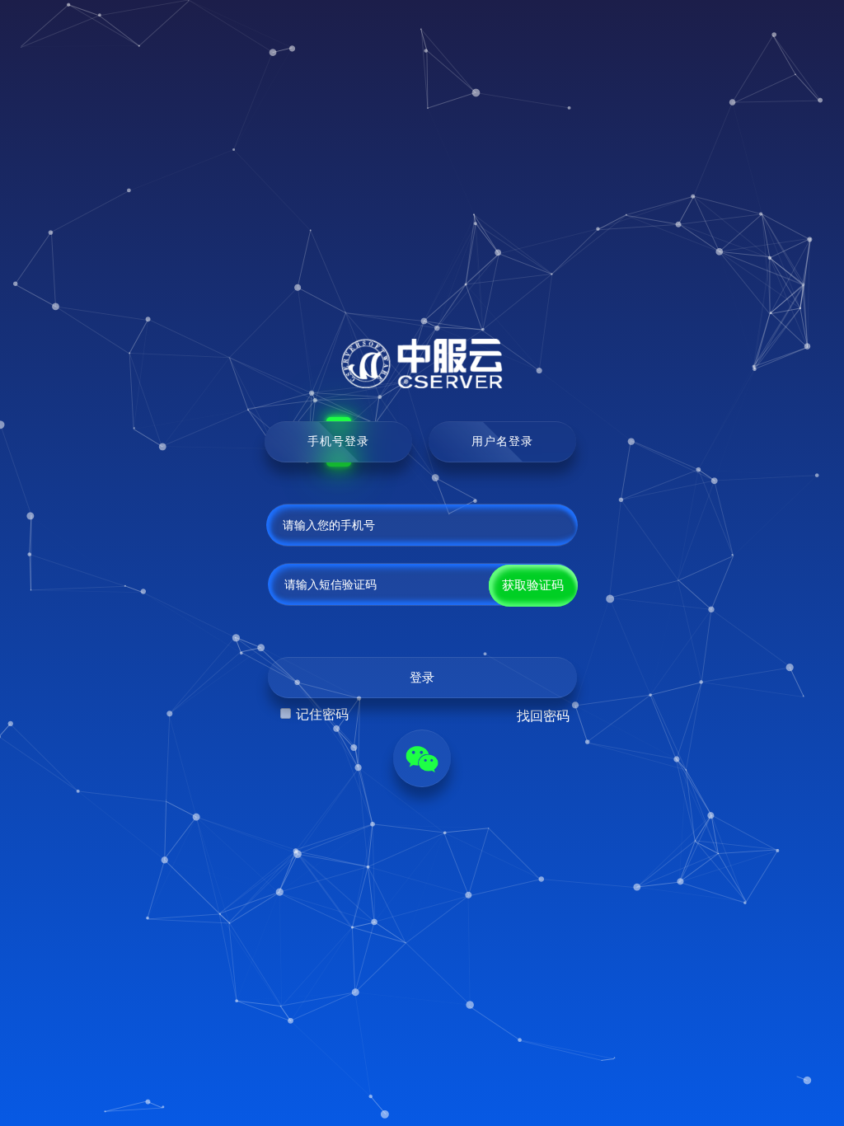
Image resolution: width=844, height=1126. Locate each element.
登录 (422, 677)
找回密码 (543, 716)
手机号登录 (338, 441)
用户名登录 (502, 441)
